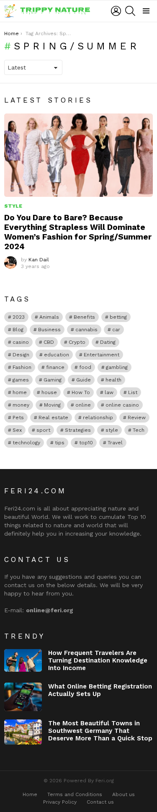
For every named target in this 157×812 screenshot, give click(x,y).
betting (118, 317)
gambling (117, 367)
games (21, 380)
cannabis (86, 330)
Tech (138, 430)
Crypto (77, 342)
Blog (18, 330)
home (20, 392)
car (116, 330)
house (49, 392)
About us (123, 794)
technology (26, 443)
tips (59, 443)
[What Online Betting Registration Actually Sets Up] (23, 697)
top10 (86, 443)
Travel (115, 443)
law (109, 392)
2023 (19, 317)
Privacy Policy (60, 802)
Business (49, 330)
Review (137, 417)
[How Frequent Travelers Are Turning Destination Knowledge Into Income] (23, 660)
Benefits (84, 317)
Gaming (53, 380)
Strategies (78, 430)
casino (21, 342)
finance (55, 367)
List (132, 392)
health (113, 380)
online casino (122, 405)
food (85, 367)
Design (21, 355)
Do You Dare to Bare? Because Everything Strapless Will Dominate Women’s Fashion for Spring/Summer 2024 (78, 232)
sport (43, 430)
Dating (108, 342)
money (21, 405)
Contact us (100, 802)
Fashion (22, 367)
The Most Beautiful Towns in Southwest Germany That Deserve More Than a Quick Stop (100, 730)
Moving (52, 405)
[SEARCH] (130, 11)
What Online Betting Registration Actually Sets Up (100, 690)
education (56, 355)
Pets (18, 417)
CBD (49, 342)
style (112, 430)
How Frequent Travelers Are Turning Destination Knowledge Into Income (97, 660)
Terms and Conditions (74, 794)
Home (30, 794)
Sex (17, 430)
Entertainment (101, 355)
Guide (83, 380)
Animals (49, 317)
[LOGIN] (116, 11)
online (83, 405)
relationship (98, 417)
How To (81, 392)
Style (13, 206)
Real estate (53, 417)
